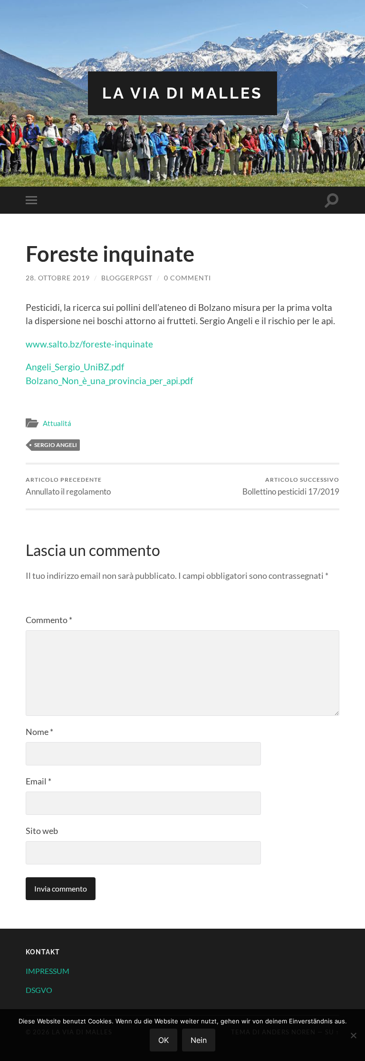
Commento (49, 620)
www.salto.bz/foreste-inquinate (89, 343)
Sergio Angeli (55, 444)
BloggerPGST (127, 278)
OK (163, 1040)
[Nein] (353, 1035)
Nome (39, 731)
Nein (199, 1040)
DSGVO (39, 989)
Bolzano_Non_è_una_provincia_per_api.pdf (109, 380)
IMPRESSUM (47, 970)
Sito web (42, 830)
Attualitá (57, 423)
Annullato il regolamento (68, 486)
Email (38, 781)
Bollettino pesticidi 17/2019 (290, 486)
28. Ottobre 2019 (58, 278)
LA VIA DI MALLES (182, 93)
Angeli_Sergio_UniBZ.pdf (75, 366)
